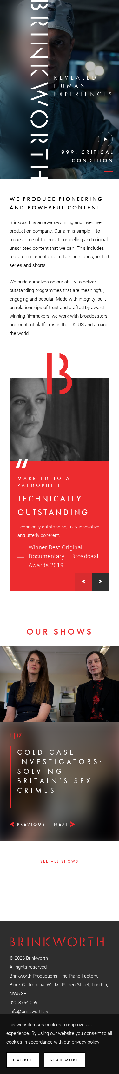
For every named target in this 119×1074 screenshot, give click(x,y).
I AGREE (23, 1060)
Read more (64, 1060)
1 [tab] (107, 174)
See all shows (59, 861)
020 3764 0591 (25, 1002)
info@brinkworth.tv (29, 1011)
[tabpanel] (66, 144)
